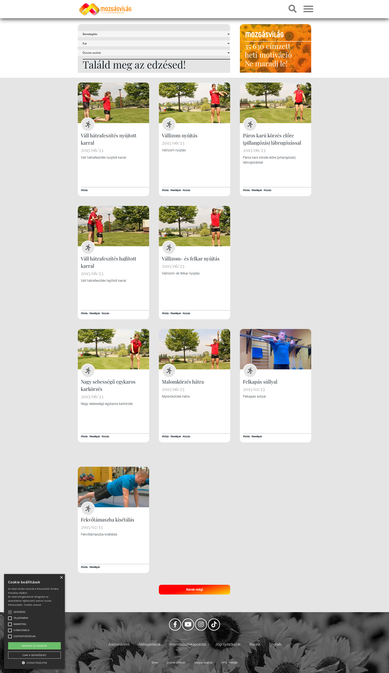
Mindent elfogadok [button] (34, 645)
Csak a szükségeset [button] (34, 655)
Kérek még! (194, 589)
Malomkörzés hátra (183, 381)
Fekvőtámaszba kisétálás (107, 519)
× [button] (61, 577)
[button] (34, 662)
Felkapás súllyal (260, 381)
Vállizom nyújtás (180, 135)
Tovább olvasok (32, 604)
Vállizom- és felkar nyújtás (191, 258)
